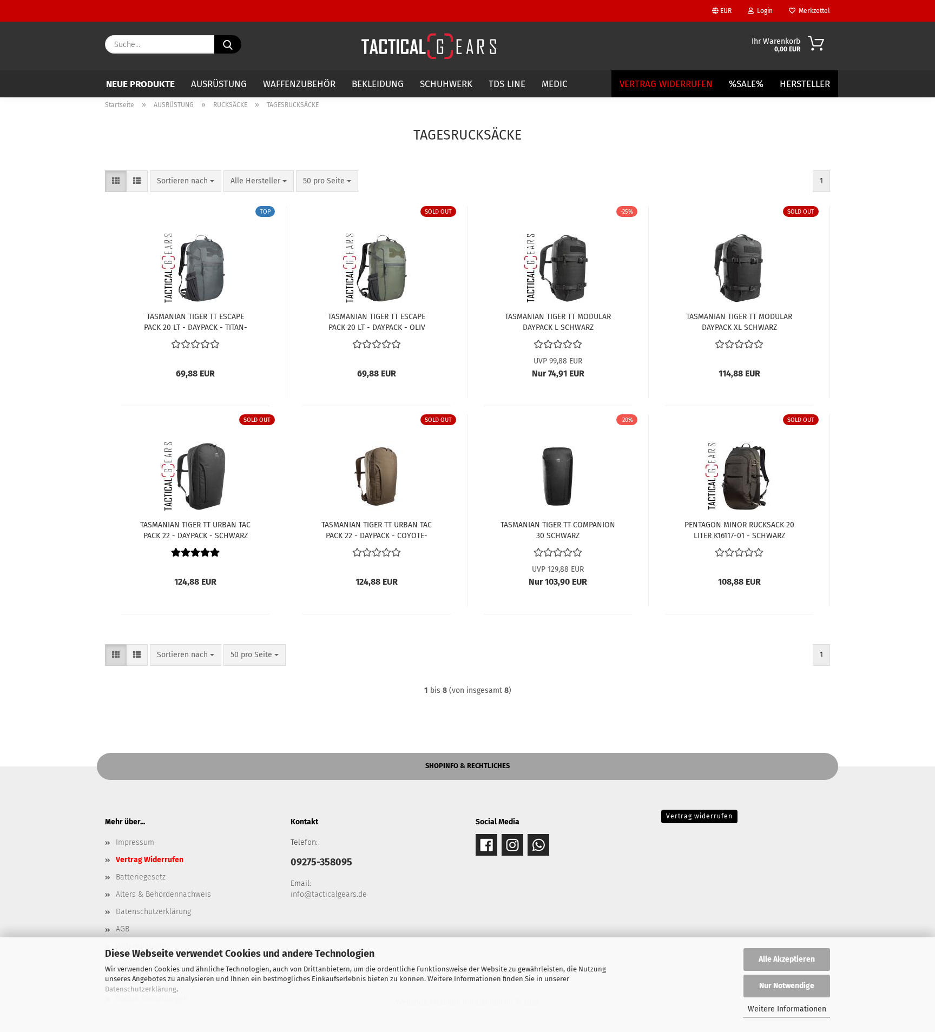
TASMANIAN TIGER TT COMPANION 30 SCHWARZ (558, 529)
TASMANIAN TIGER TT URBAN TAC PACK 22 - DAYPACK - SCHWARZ (195, 529)
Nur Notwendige (786, 985)
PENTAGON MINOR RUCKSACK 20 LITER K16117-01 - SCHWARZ (739, 529)
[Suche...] (227, 44)
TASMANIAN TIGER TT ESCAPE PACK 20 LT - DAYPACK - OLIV (376, 321)
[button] (116, 181)
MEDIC (555, 84)
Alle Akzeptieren (787, 959)
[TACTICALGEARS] (428, 46)
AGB (122, 929)
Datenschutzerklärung (140, 989)
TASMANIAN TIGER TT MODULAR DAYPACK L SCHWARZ (558, 321)
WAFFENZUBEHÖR (299, 84)
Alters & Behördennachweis (163, 894)
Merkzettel (812, 11)
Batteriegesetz (141, 877)
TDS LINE (507, 84)
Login (763, 11)
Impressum (135, 842)
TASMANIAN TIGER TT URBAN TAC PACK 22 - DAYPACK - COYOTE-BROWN (376, 529)
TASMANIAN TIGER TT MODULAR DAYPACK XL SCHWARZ (739, 321)
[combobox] (185, 181)
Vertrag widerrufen (699, 816)
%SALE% (746, 84)
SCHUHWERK (446, 84)
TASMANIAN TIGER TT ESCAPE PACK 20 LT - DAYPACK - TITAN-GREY (195, 321)
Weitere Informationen (787, 1009)
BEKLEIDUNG (378, 84)
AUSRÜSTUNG (219, 84)
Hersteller (805, 84)
